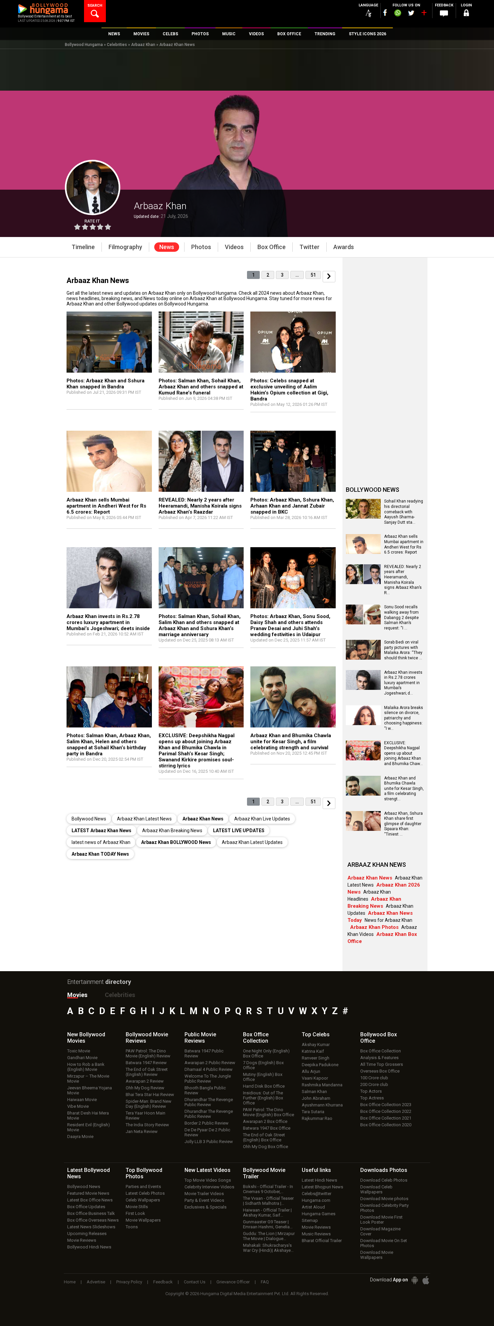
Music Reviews (316, 1233)
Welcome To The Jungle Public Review (207, 1079)
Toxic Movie (78, 1050)
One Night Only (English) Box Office (266, 1053)
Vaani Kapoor (315, 1078)
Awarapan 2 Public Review (209, 1062)
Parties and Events (143, 1186)
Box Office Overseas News (93, 1220)
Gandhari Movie (82, 1057)
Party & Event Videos (204, 1200)
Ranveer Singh (315, 1057)
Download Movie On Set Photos (383, 1243)
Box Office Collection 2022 (385, 1111)
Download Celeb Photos (383, 1180)
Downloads (383, 1170)
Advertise (96, 1281)
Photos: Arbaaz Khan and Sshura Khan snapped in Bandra (106, 384)
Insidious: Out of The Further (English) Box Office (263, 1097)
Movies (77, 994)
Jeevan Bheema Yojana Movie (89, 1090)
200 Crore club (374, 1084)
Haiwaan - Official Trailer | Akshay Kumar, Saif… (267, 1212)
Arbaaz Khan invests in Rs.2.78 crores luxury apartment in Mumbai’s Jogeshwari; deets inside (108, 622)
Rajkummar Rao (317, 1118)
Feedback (163, 1281)
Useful (316, 1170)
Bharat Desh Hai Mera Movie (88, 1115)
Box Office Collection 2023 (385, 1104)
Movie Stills (137, 1206)
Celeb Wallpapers (143, 1199)
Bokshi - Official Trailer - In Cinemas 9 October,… (268, 1189)
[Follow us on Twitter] (411, 12)
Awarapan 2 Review (145, 1081)
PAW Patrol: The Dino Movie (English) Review (148, 1053)
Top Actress (372, 1097)
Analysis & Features (379, 1057)
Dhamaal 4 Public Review (208, 1069)
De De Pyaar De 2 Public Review (207, 1132)
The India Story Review (147, 1124)
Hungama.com (316, 1200)
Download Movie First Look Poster (381, 1220)
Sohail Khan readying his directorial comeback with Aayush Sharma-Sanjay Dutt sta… (403, 511)
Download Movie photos (384, 1198)
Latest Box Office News (90, 1199)
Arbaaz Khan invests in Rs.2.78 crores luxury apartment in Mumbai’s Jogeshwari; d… (403, 683)
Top (316, 1034)
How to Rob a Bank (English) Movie (86, 1067)
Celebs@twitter (316, 1193)
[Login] (466, 14)
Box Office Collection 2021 (385, 1118)
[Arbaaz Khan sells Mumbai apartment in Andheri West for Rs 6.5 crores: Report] (109, 462)
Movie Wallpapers (143, 1220)
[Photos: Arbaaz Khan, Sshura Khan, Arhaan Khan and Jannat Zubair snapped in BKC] (293, 462)
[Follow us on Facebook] (385, 12)
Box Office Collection (380, 1050)
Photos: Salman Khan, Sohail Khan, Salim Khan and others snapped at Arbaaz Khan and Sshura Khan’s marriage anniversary (200, 625)
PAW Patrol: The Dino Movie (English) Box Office (268, 1112)
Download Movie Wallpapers (376, 1255)
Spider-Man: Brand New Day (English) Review (148, 1104)
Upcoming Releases (87, 1233)
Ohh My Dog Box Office (265, 1146)
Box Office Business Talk (91, 1213)
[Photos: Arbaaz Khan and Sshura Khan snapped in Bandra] (109, 343)
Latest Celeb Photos (145, 1193)
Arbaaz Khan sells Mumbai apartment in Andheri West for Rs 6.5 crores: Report (106, 506)
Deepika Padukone (320, 1064)
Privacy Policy (129, 1281)
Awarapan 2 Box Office (265, 1121)
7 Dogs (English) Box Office (263, 1065)
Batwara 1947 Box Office (266, 1128)
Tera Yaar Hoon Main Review (145, 1115)
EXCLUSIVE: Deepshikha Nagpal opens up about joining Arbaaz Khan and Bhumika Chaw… (403, 753)
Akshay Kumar (316, 1044)
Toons (132, 1226)
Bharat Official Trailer (322, 1240)
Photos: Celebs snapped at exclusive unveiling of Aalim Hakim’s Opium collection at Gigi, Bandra (289, 390)
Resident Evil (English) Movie (88, 1127)
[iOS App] (425, 1280)
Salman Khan (314, 1091)
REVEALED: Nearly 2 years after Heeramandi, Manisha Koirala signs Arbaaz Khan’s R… (403, 579)
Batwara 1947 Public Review (203, 1053)
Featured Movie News (88, 1193)
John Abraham (316, 1098)
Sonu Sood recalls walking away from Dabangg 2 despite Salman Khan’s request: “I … (401, 617)
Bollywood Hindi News (89, 1246)
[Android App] (414, 1280)
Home (70, 1281)
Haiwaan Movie (82, 1099)
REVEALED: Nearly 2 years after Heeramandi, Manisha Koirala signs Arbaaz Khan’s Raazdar (200, 506)
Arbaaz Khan (143, 44)
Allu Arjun (311, 1071)
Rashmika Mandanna (322, 1084)
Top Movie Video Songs (207, 1180)
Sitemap (310, 1220)
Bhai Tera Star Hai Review (150, 1094)
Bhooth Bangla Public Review (205, 1090)
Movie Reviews (81, 1240)
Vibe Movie (78, 1106)
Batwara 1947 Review (146, 1062)
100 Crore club (374, 1077)
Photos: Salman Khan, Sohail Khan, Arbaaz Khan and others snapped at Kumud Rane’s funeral (201, 387)
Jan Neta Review (142, 1131)
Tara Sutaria (313, 1111)
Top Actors (371, 1091)
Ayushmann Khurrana (322, 1104)
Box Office (256, 1037)
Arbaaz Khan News (177, 44)
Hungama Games (318, 1213)
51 (313, 275)
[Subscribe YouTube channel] (423, 14)
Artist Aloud (313, 1207)
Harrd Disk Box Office (264, 1086)
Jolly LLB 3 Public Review (208, 1141)
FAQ (265, 1281)
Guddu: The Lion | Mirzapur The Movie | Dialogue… (269, 1236)
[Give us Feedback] (444, 13)
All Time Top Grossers (381, 1064)
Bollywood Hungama (84, 44)
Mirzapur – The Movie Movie (88, 1079)
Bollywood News (83, 1186)
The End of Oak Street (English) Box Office (264, 1137)
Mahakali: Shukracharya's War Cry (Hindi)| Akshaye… (268, 1248)
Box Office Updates (86, 1206)
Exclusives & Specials (205, 1207)
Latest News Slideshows (91, 1226)
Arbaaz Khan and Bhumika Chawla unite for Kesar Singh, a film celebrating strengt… (404, 788)
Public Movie (200, 1037)
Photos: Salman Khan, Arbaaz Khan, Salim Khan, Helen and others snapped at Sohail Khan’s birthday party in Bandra (109, 744)
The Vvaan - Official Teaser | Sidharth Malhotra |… (268, 1201)
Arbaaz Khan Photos (374, 927)
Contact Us (194, 1281)
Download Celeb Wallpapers (376, 1189)
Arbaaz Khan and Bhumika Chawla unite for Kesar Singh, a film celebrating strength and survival (290, 741)
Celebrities (117, 44)
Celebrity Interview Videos (209, 1186)
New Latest (207, 1170)
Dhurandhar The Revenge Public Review (208, 1102)
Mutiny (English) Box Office (262, 1077)
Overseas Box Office (380, 1071)
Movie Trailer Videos (204, 1193)
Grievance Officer (233, 1281)
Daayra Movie (80, 1136)
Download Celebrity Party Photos (384, 1208)
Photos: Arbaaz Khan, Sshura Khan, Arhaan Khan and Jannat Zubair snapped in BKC (292, 506)
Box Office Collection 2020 (385, 1124)
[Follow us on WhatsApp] (397, 13)
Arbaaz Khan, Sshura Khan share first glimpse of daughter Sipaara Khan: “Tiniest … (403, 824)
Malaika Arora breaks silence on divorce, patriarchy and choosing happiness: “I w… (403, 718)
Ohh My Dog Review (145, 1087)
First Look (135, 1213)
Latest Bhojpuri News (322, 1186)
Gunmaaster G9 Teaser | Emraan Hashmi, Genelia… (268, 1224)
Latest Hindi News (319, 1180)
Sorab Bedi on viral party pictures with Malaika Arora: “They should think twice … (403, 650)
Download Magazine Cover (380, 1231)
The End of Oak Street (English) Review (147, 1072)
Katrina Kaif (313, 1051)
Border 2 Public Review (206, 1123)
